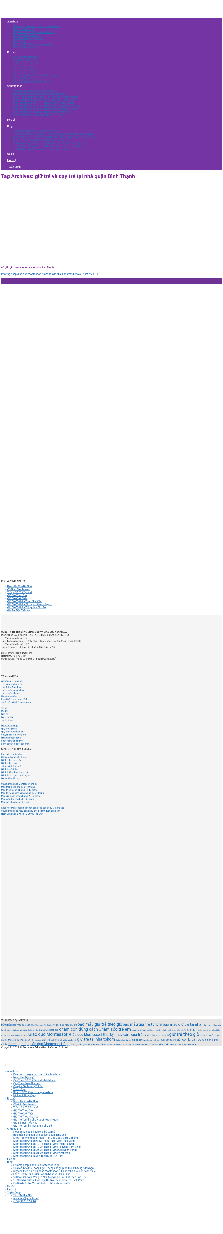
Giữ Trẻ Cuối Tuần (23, 69)
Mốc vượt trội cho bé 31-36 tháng (17, 799)
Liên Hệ (11, 160)
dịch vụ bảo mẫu (174, 1030)
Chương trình (14, 85)
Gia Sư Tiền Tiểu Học (25, 78)
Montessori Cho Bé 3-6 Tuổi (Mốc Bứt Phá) (38, 115)
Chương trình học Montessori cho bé (19, 784)
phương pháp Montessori (116, 1044)
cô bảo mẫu (151, 1030)
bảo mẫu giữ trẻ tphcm (142, 1024)
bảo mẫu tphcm (29, 1030)
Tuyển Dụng (14, 166)
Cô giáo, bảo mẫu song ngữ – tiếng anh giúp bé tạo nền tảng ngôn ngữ (53, 134)
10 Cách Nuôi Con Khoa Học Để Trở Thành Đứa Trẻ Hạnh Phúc (48, 146)
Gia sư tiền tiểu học (10, 778)
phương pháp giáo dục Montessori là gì (38, 1044)
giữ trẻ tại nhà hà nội (68, 1040)
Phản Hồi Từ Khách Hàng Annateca (33, 44)
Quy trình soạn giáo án (12, 731)
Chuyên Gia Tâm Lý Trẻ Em (28, 38)
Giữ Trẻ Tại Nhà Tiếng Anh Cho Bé (32, 81)
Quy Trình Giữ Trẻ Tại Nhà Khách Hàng (34, 32)
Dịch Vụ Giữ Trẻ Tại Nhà (190, 1030)
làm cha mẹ (138, 1039)
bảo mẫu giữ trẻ (68, 1024)
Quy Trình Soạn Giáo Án (26, 35)
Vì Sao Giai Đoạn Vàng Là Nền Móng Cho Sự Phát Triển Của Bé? (49, 143)
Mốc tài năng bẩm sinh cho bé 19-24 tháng (22, 793)
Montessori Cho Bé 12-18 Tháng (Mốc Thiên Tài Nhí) (43, 102)
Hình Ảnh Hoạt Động (25, 47)
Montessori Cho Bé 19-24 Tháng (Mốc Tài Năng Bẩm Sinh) (47, 105)
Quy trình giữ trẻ (9, 728)
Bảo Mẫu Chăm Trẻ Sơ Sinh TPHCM (45, 1025)
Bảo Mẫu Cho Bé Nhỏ (25, 57)
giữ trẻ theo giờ (184, 1034)
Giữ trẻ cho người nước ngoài (15, 775)
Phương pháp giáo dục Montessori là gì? (36, 131)
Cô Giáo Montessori (24, 60)
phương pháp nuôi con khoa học (137, 1044)
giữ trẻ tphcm (35, 1040)
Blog (10, 126)
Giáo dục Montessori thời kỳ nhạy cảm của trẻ (105, 1035)
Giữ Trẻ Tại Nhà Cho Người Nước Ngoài (35, 75)
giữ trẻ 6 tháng (150, 1035)
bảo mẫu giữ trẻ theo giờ (100, 1024)
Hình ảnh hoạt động (11, 737)
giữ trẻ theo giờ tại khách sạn (15, 1040)
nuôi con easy (168, 1040)
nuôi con (156, 1040)
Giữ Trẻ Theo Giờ (23, 66)
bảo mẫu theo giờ (14, 1030)
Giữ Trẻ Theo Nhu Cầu (25, 72)
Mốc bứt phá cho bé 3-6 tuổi (15, 802)
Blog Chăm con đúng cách (14, 699)
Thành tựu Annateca (11, 687)
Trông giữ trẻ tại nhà (11, 766)
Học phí (11, 119)
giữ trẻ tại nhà (50, 1039)
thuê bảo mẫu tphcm (176, 1044)
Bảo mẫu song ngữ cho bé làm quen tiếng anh (39, 93)
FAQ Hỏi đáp (7, 717)
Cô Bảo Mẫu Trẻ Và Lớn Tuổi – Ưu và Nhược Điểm (41, 149)
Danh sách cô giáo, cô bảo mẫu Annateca (36, 26)
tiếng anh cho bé (190, 1044)
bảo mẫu (6, 1024)
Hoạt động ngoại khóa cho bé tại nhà (34, 90)
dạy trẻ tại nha (161, 1030)
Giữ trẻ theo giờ (9, 763)
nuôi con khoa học (188, 1039)
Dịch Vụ (11, 52)
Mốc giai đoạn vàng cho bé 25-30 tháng (21, 796)
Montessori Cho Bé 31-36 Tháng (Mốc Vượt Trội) (41, 111)
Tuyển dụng (7, 720)
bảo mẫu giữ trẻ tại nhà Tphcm (188, 1024)
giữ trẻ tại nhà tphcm (96, 1039)
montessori (148, 1040)
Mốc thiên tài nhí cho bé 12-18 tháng (19, 790)
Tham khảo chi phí (10, 693)
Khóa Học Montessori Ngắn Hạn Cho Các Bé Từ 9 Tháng (45, 96)
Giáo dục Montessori (48, 1034)
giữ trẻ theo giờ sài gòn (210, 1035)
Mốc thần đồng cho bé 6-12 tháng (18, 787)
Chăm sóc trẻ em (114, 1029)
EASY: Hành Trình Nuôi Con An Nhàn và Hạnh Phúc (41, 140)
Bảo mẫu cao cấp (21, 1025)
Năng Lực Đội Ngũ (23, 29)
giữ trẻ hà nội (163, 1035)
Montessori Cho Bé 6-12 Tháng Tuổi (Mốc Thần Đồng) (44, 99)
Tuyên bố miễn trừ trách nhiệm (16, 702)
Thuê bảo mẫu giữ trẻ (158, 1044)
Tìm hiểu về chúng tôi (11, 684)
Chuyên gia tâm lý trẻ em (13, 734)
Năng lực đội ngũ (9, 725)
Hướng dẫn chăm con (123, 1040)
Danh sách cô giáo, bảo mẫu (15, 743)
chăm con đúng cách (78, 1029)
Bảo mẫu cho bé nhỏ (11, 754)
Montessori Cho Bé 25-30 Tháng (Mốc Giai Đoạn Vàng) (45, 108)
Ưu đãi (11, 153)
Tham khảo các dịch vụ (12, 690)
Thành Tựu (19, 41)
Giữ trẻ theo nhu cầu (11, 760)
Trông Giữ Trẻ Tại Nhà (25, 63)
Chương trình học (9, 696)
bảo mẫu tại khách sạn (47, 1030)
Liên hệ (4, 714)
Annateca (12, 21)
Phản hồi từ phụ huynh (12, 740)
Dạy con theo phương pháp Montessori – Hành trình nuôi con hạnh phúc (54, 137)
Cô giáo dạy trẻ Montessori (14, 757)
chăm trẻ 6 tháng (139, 1030)
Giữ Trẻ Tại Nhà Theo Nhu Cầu (24, 601)
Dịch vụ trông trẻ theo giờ (17, 1035)
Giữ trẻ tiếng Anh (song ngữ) (15, 772)
